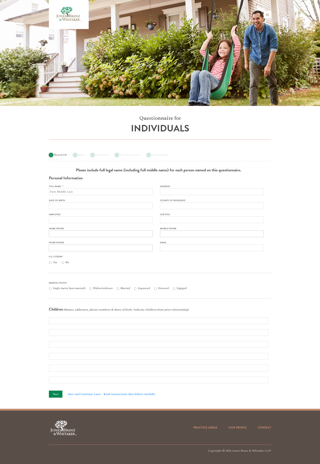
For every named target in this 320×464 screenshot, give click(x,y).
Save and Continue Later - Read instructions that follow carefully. (112, 394)
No (67, 262)
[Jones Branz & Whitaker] (69, 14)
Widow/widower (103, 288)
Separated (144, 288)
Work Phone (56, 242)
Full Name (56, 186)
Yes (55, 262)
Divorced (163, 288)
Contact (264, 427)
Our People (237, 427)
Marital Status (58, 283)
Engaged (182, 288)
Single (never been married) (69, 288)
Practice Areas (205, 427)
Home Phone (56, 228)
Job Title (165, 214)
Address (165, 186)
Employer (54, 214)
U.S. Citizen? (56, 256)
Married (125, 288)
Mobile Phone (168, 228)
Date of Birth (57, 200)
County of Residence (173, 200)
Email (163, 242)
